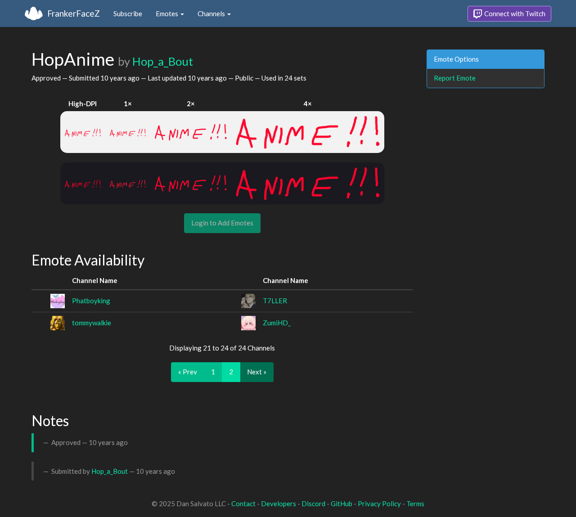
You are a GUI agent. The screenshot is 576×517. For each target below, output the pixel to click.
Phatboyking (91, 301)
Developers (278, 503)
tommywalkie (91, 323)
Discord (313, 503)
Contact (243, 503)
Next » (256, 372)
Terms (415, 503)
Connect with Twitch (514, 13)
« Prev (187, 372)
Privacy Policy (379, 503)
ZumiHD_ (277, 323)
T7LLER (275, 301)
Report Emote (455, 78)
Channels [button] (212, 13)
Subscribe (127, 13)
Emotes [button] (168, 13)
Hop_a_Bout (162, 61)
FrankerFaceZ (73, 13)
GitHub (341, 503)
